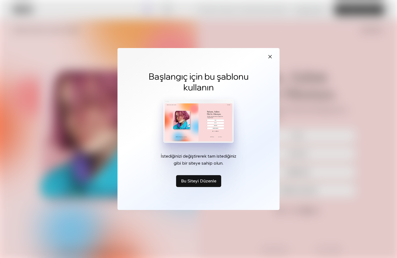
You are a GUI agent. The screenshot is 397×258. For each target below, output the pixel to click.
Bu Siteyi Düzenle (198, 181)
